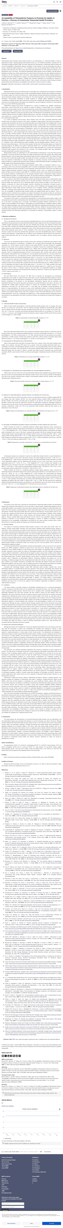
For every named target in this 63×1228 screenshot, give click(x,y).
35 (40, 245)
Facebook (34, 1181)
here (13, 1095)
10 (26, 112)
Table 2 (6, 343)
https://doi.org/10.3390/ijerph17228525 (40, 41)
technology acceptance (45, 84)
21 (29, 126)
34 (39, 245)
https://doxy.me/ (56, 223)
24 (60, 137)
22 (31, 126)
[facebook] (11, 1056)
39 (38, 540)
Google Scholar (9, 776)
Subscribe (5, 1210)
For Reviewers (36, 1162)
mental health (34, 84)
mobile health (26, 84)
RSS (41, 1151)
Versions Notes (18, 51)
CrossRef (17, 776)
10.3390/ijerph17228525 (32, 6)
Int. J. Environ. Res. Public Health (10, 1151)
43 (25, 579)
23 (41, 128)
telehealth (11, 84)
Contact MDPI (5, 1166)
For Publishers (36, 1168)
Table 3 (6, 372)
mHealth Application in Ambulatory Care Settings (36, 48)
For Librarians (36, 1166)
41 (21, 553)
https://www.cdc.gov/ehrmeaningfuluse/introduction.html (25, 963)
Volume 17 (16, 6)
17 (15, 117)
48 (52, 684)
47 (26, 660)
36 (54, 530)
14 (10, 117)
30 (22, 168)
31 (35, 172)
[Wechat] (14, 1056)
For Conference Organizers (39, 1172)
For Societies (35, 1170)
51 (39, 700)
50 (46, 698)
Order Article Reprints (52, 11)
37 (56, 530)
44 (60, 603)
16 (13, 117)
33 (32, 207)
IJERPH (10, 6)
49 (53, 684)
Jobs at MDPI (5, 1168)
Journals (4, 6)
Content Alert (47, 1151)
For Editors (35, 1164)
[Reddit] (17, 1056)
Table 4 (6, 397)
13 (31, 112)
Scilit (22, 776)
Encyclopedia (5, 1189)
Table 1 (6, 306)
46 (35, 644)
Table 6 (6, 470)
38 (52, 537)
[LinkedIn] (8, 1056)
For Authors (35, 1160)
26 (8, 147)
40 (52, 549)
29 (6, 154)
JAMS (3, 1191)
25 (6, 147)
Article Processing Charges (9, 1160)
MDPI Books (5, 1181)
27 (9, 147)
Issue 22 (23, 6)
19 (40, 123)
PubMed (27, 776)
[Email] (3, 1056)
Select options (6, 1203)
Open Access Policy (7, 1164)
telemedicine (17, 84)
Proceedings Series (7, 1193)
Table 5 (6, 427)
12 (29, 112)
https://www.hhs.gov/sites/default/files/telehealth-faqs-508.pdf (22, 928)
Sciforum (4, 1179)
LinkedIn (34, 1179)
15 (11, 117)
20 (28, 126)
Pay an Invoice (5, 1162)
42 (60, 561)
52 (35, 703)
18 (16, 117)
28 (4, 154)
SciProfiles (4, 1187)
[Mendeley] (20, 1056)
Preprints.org (5, 1183)
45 (35, 617)
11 (28, 112)
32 (30, 205)
